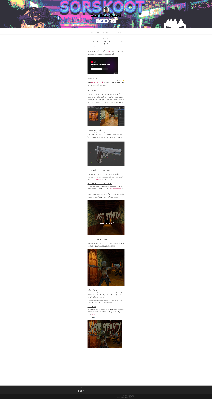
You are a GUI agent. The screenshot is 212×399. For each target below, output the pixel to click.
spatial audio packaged (97, 179)
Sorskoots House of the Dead (97, 82)
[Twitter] (102, 20)
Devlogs (105, 32)
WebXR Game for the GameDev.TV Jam (106, 42)
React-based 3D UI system (116, 188)
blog (98, 32)
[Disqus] (106, 371)
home (92, 32)
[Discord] (110, 20)
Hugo (133, 397)
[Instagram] (106, 20)
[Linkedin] (114, 20)
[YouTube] (98, 20)
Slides (112, 32)
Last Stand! (108, 51)
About (119, 32)
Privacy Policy (132, 396)
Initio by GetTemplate (125, 397)
